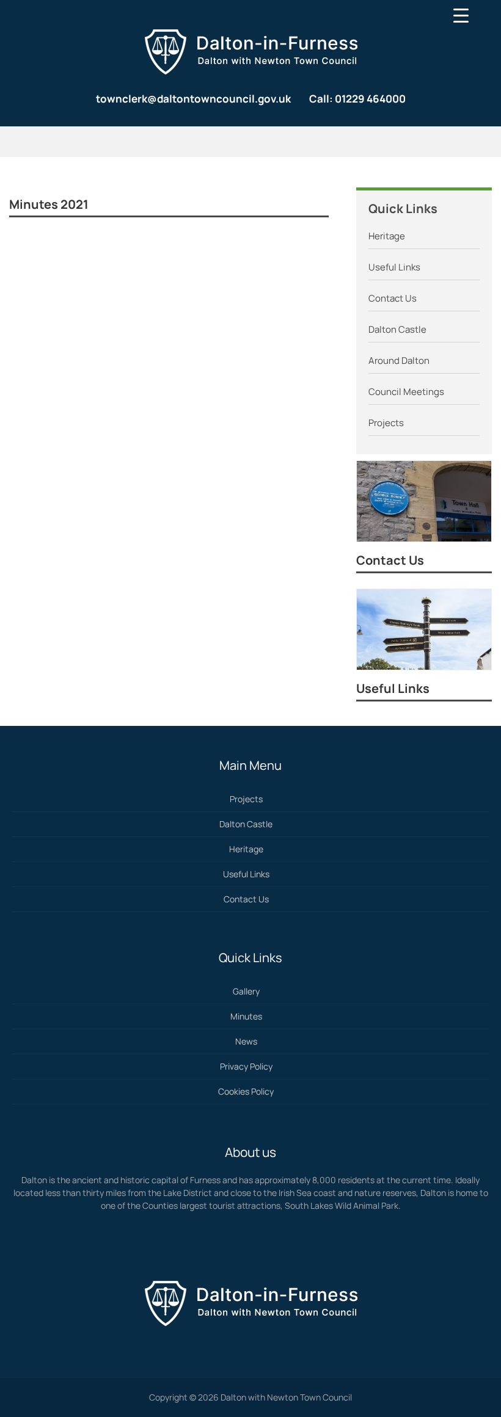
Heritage (386, 236)
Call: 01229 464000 (357, 99)
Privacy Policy (246, 1066)
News (246, 1041)
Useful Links (394, 267)
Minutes (246, 1016)
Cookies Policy (246, 1091)
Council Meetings (406, 391)
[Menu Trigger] (460, 15)
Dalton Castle (397, 329)
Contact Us (392, 298)
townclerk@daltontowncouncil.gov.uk (193, 99)
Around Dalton (399, 360)
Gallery (246, 991)
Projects (386, 422)
